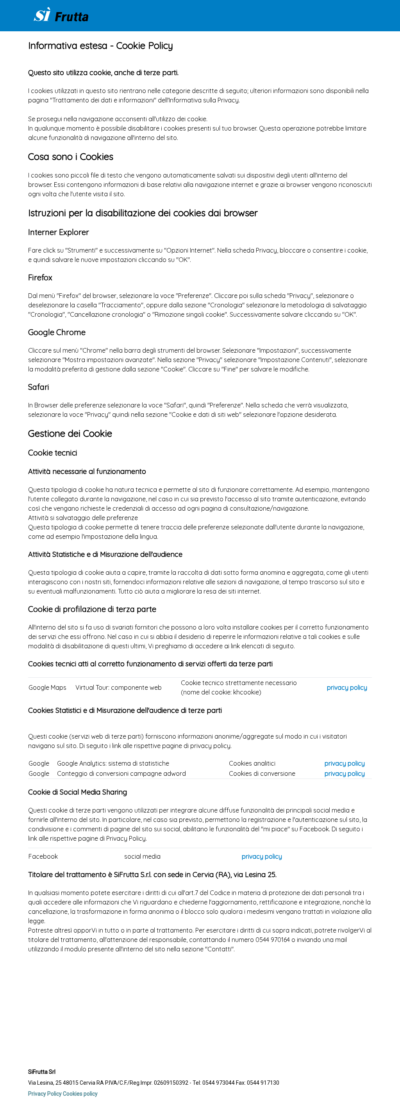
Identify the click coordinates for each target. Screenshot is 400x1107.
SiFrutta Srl (41, 1072)
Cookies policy (80, 1094)
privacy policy (347, 687)
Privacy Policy (45, 1094)
